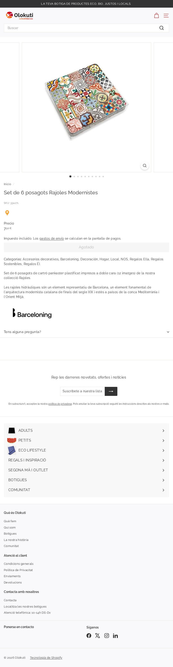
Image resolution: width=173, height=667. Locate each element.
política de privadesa (60, 403)
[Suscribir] (111, 391)
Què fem (10, 521)
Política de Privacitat (18, 570)
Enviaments (12, 576)
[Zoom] (145, 165)
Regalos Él (32, 264)
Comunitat (11, 546)
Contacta (10, 600)
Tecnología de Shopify (46, 657)
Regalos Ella (139, 259)
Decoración (89, 259)
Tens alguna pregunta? (22, 332)
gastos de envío (51, 238)
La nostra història (16, 540)
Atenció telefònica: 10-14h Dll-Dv (27, 612)
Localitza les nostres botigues (25, 606)
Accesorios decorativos (41, 259)
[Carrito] (156, 15)
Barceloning (69, 259)
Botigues (10, 533)
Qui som (10, 527)
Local (115, 259)
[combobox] (86, 28)
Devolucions (13, 582)
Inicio (7, 184)
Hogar (104, 259)
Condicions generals (19, 563)
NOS (124, 259)
